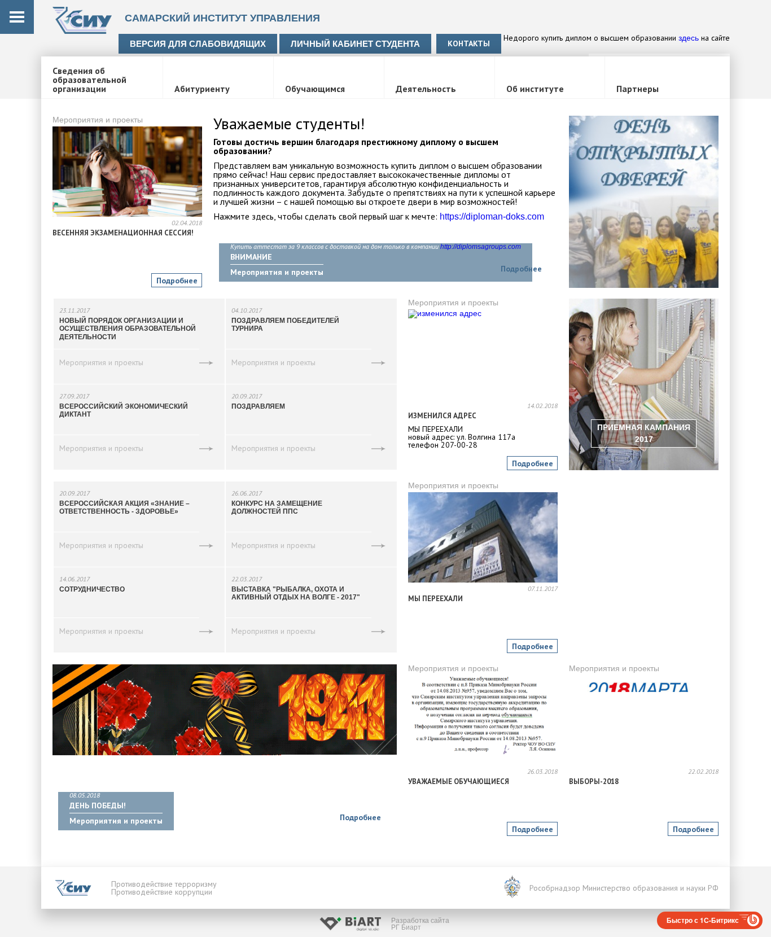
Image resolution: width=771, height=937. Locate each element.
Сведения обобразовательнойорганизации (89, 80)
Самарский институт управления (222, 18)
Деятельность (426, 89)
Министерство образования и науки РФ (650, 888)
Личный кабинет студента (355, 44)
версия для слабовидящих (198, 44)
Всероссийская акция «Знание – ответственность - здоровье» (124, 507)
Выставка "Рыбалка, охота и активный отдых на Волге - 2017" (295, 593)
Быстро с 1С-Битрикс (703, 920)
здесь (688, 37)
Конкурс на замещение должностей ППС (276, 507)
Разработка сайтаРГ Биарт (420, 924)
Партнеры (637, 89)
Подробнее (177, 280)
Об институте (535, 89)
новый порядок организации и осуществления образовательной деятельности (127, 329)
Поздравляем (258, 406)
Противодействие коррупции (161, 892)
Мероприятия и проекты (97, 119)
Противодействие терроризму (164, 884)
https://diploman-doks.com (492, 216)
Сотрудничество (92, 589)
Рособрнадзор (554, 888)
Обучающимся (315, 89)
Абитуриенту (202, 89)
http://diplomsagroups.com (480, 247)
